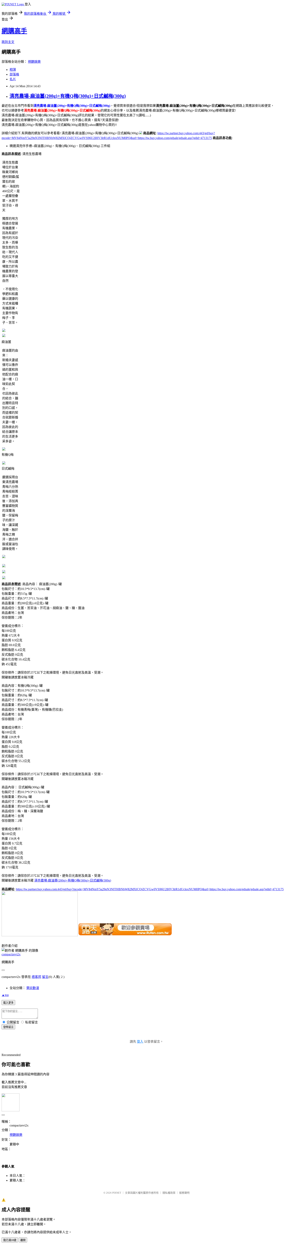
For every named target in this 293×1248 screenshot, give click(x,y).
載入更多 (8, 1002)
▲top (5, 995)
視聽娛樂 (34, 61)
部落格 (14, 74)
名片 (13, 79)
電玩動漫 (32, 988)
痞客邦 (36, 977)
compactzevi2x (11, 954)
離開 (23, 1240)
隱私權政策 (168, 1192)
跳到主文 (8, 42)
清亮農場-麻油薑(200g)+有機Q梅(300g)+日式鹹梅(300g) (68, 96)
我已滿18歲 (9, 1240)
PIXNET (116, 1192)
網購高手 (14, 30)
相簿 (13, 69)
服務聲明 (184, 1192)
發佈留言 (8, 1027)
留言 (45, 977)
